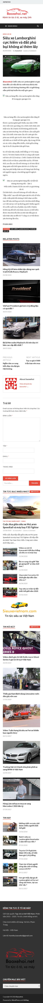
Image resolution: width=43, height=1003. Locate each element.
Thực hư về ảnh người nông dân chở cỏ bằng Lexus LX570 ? (28, 866)
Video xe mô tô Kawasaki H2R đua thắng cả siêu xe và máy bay (29, 550)
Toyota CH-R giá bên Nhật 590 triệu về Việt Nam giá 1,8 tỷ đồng (28, 852)
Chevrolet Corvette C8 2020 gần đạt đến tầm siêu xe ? (28, 577)
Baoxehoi (19, 997)
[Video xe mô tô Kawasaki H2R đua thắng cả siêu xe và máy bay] (10, 548)
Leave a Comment (30, 51)
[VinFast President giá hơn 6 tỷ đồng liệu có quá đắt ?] (21, 303)
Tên (5, 446)
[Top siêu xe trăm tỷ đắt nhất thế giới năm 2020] (10, 589)
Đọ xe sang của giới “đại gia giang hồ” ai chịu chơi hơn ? (29, 563)
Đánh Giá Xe (7, 34)
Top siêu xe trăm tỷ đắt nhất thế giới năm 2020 (29, 590)
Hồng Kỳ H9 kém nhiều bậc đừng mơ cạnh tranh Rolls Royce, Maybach (21, 270)
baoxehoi (18, 51)
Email (6, 456)
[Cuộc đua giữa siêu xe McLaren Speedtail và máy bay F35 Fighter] (21, 497)
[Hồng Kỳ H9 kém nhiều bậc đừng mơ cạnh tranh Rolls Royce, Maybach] (21, 267)
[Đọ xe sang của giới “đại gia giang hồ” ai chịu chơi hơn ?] (10, 562)
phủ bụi (33, 229)
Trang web (8, 467)
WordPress (16, 1000)
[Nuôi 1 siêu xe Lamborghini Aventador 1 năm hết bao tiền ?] (10, 837)
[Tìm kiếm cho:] (21, 483)
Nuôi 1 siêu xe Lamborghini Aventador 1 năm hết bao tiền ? (29, 839)
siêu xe (5, 231)
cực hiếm (14, 229)
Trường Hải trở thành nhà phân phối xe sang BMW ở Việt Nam (20, 768)
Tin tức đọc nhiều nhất (11, 521)
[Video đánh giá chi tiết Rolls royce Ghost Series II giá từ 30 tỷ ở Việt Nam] (21, 654)
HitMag (26, 1000)
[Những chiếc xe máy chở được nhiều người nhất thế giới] (10, 823)
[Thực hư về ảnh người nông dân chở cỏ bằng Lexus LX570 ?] (10, 864)
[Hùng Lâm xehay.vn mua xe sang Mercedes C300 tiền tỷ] (21, 801)
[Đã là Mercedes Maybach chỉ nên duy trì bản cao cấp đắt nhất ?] (21, 340)
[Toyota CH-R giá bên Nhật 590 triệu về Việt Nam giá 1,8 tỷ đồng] (10, 851)
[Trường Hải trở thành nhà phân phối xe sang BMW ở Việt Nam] (21, 764)
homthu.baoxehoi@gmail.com (21, 935)
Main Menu (12, 26)
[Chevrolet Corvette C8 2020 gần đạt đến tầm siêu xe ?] (10, 575)
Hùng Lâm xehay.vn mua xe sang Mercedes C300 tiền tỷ (17, 804)
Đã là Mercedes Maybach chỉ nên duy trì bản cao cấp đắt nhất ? (20, 343)
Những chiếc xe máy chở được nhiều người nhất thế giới (29, 825)
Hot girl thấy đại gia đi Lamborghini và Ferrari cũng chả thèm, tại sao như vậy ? (28, 881)
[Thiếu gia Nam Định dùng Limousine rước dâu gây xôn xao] (21, 691)
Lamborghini (24, 229)
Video (23, 521)
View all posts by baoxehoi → (26, 385)
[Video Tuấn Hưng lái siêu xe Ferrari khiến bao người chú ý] (21, 728)
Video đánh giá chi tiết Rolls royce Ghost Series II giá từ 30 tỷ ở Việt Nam (21, 658)
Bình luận (8, 416)
